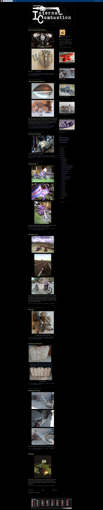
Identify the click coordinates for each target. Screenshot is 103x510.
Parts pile (31, 309)
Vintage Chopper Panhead (38, 229)
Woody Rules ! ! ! (33, 164)
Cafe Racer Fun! (33, 234)
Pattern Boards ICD (36, 384)
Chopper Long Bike (36, 449)
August (63, 182)
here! (48, 124)
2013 (62, 153)
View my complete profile (65, 47)
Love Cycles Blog (62, 142)
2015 (62, 150)
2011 (62, 157)
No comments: (52, 73)
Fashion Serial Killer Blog (64, 139)
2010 (62, 197)
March (63, 192)
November (64, 160)
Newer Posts (31, 490)
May (63, 188)
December (64, 159)
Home (43, 490)
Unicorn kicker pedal (34, 134)
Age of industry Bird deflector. (37, 30)
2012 (62, 155)
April (63, 190)
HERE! (39, 71)
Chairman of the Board (35, 343)
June (63, 186)
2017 (62, 148)
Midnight (31, 454)
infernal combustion (65, 36)
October (63, 162)
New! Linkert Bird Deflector (36, 81)
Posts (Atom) (36, 492)
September (64, 164)
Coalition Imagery (53, 295)
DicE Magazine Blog (63, 140)
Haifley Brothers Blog (63, 137)
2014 (62, 152)
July (63, 184)
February (64, 193)
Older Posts (54, 490)
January (63, 195)
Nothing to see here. (34, 390)
